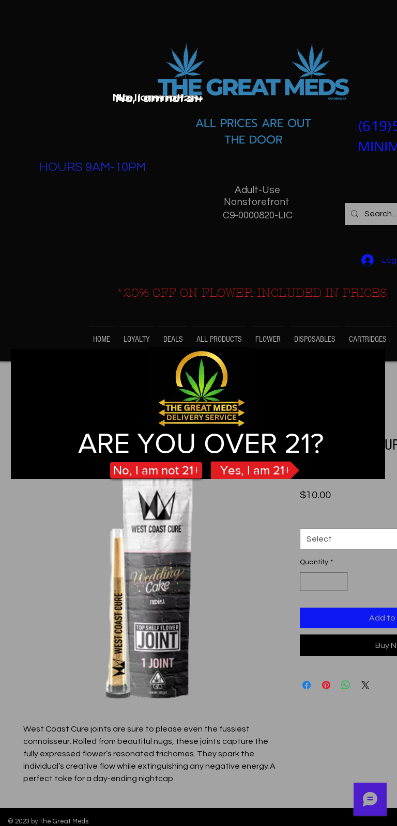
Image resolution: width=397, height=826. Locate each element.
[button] (159, 98)
